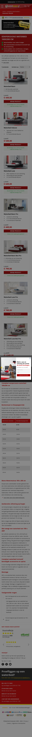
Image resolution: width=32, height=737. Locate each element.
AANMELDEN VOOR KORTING (23, 375)
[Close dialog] (30, 358)
